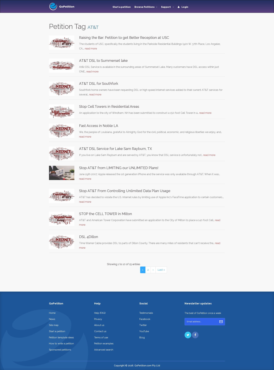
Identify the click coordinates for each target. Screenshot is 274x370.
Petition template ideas (61, 337)
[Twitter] (188, 335)
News (52, 319)
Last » (161, 269)
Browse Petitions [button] (144, 7)
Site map (54, 325)
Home (52, 313)
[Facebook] (195, 335)
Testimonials (146, 313)
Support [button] (166, 7)
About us (99, 325)
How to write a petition (61, 343)
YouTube (144, 331)
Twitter (143, 325)
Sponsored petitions (60, 349)
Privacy (98, 319)
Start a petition (122, 7)
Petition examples (103, 343)
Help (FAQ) (100, 313)
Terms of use (101, 337)
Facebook (144, 319)
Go (221, 321)
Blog (142, 337)
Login (184, 7)
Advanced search (103, 349)
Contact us (100, 331)
